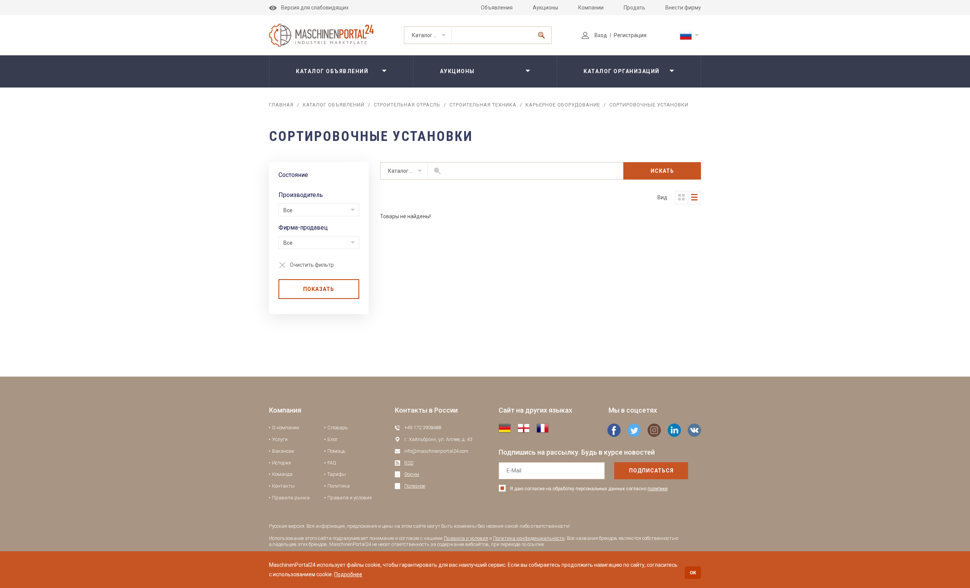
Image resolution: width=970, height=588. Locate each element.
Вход (601, 35)
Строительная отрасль (407, 105)
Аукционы (545, 8)
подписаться (651, 471)
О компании (285, 427)
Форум (411, 474)
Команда (282, 474)
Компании (591, 8)
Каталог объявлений (432, 35)
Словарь (337, 427)
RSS (408, 463)
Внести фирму (683, 8)
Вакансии (283, 451)
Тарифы (336, 474)
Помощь (336, 451)
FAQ (331, 463)
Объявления (497, 8)
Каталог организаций (622, 71)
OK (693, 572)
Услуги (280, 439)
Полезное (414, 486)
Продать (634, 8)
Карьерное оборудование (563, 105)
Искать (662, 171)
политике (658, 488)
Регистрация (630, 35)
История (281, 463)
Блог (332, 439)
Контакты (283, 486)
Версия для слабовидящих (315, 8)
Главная (281, 105)
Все (288, 210)
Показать (318, 289)
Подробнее (348, 574)
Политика (338, 486)
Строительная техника (482, 105)
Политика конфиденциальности (529, 538)
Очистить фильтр (312, 265)
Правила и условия (349, 497)
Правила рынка (291, 497)
